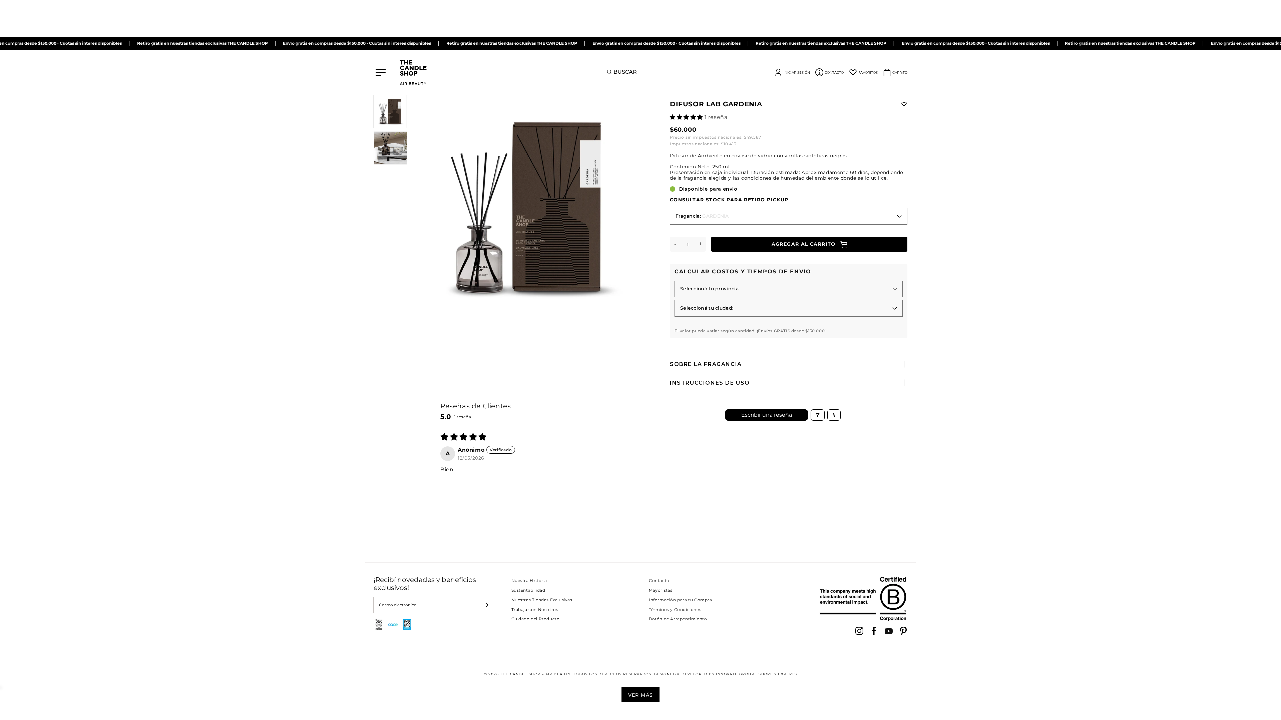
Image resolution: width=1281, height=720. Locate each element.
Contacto (659, 580)
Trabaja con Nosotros (534, 609)
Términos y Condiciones (675, 609)
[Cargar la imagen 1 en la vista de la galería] (390, 111)
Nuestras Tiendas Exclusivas (541, 599)
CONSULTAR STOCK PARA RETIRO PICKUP (729, 200)
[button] (687, 117)
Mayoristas (661, 590)
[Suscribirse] (487, 605)
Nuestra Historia (529, 580)
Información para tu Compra (680, 599)
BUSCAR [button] (625, 72)
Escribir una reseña (766, 415)
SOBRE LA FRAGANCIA (706, 364)
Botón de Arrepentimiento (678, 618)
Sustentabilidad (528, 590)
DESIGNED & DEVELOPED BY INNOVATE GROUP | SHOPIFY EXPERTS (725, 674)
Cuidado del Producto (535, 618)
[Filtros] (818, 415)
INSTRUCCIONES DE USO (710, 383)
